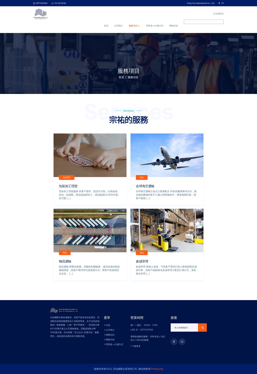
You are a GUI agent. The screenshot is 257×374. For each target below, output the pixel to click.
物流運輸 (65, 261)
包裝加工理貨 (68, 186)
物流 (142, 177)
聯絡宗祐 (173, 25)
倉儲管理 (142, 261)
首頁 (106, 25)
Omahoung (156, 368)
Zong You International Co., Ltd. (201, 3)
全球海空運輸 (145, 186)
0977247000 (41, 3)
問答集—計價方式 (154, 25)
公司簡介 (118, 25)
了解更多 (136, 346)
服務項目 (133, 25)
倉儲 (142, 252)
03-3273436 (60, 3)
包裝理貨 (66, 177)
